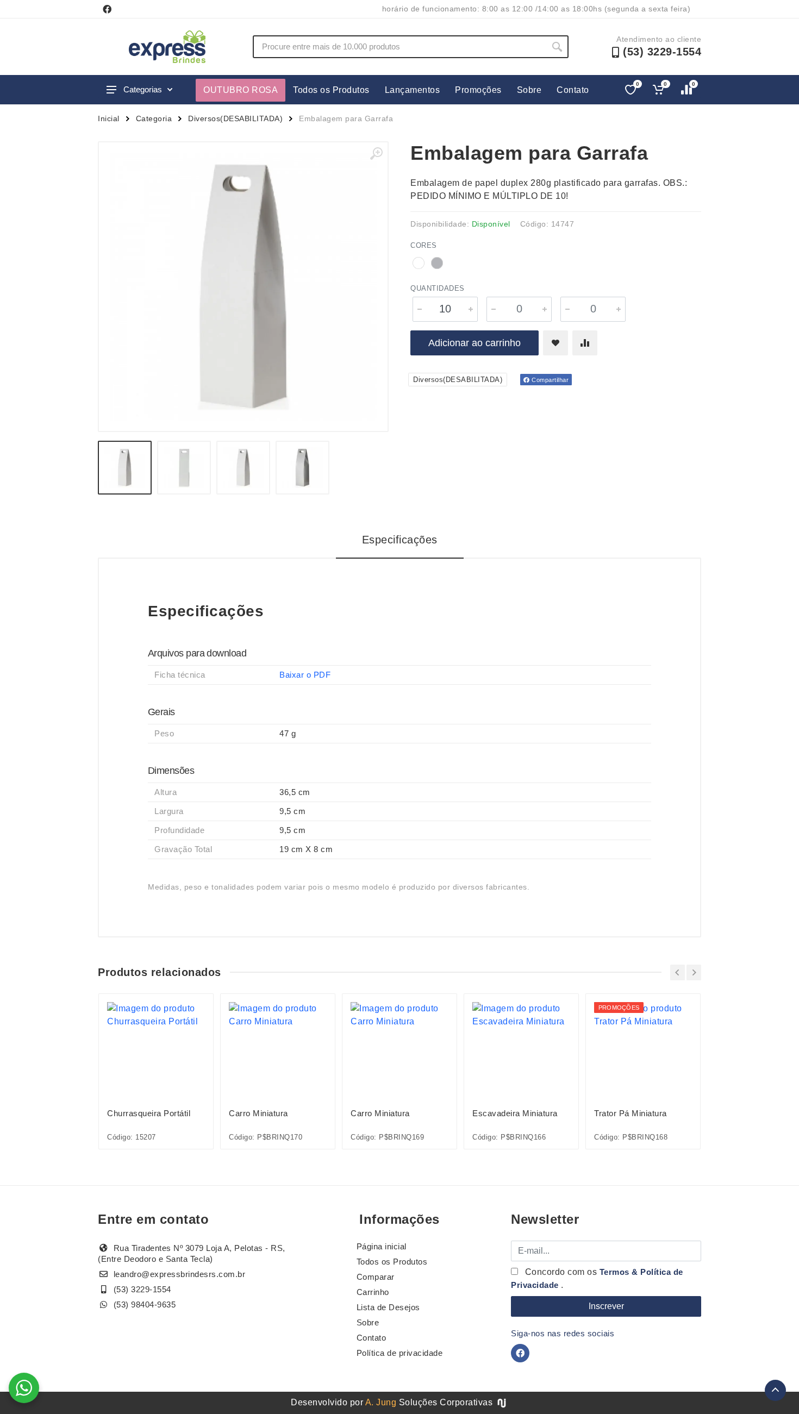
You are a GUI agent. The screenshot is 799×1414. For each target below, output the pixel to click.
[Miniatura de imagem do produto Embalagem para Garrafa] (125, 468)
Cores (423, 245)
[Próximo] (693, 972)
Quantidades (437, 288)
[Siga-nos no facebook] (107, 9)
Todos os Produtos (331, 90)
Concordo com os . (597, 1278)
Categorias (142, 89)
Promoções (478, 90)
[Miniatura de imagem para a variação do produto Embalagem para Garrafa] (243, 468)
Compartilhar (549, 380)
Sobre (529, 90)
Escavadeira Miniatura (515, 1113)
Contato (573, 90)
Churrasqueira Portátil (148, 1113)
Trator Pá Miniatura (630, 1113)
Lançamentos (412, 90)
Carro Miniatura (258, 1113)
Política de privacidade (400, 1352)
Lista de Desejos (388, 1307)
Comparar (376, 1276)
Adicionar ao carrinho (474, 342)
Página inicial (382, 1246)
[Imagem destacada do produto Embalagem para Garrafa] (243, 286)
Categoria (154, 118)
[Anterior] (677, 972)
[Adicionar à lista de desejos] (555, 342)
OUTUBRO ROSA (240, 90)
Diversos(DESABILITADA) (235, 118)
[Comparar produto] (584, 342)
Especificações (400, 540)
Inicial (109, 118)
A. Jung (381, 1402)
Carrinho (373, 1292)
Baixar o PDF (304, 674)
